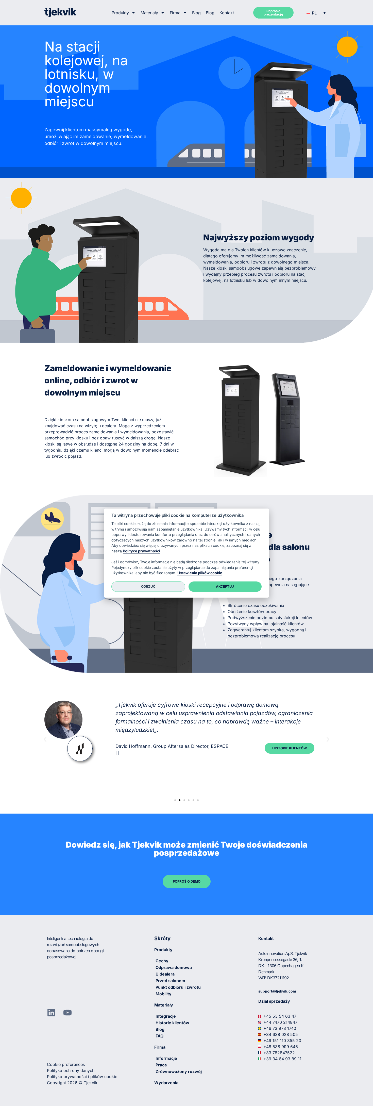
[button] (316, 12)
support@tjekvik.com (277, 991)
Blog (196, 12)
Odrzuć (148, 587)
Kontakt (226, 12)
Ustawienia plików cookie (199, 573)
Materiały (149, 12)
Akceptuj (225, 587)
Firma (175, 12)
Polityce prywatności (141, 551)
